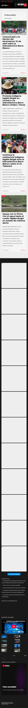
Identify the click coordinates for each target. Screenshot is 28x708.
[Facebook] (2, 1)
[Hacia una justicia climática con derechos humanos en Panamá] (4, 645)
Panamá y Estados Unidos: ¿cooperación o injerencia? (14, 587)
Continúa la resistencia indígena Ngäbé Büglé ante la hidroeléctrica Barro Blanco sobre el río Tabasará (13, 160)
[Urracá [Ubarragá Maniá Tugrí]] (17, 645)
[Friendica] (8, 1)
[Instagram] (11, 1)
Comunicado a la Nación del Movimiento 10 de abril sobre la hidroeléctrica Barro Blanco (13, 42)
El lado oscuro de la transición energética (11, 585)
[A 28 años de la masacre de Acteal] (4, 636)
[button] (14, 275)
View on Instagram (14, 574)
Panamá (3, 21)
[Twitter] (5, 1)
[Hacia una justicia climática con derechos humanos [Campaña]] (17, 641)
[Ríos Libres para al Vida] (4, 641)
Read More (23, 72)
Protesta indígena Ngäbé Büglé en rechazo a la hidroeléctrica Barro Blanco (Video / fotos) (14, 100)
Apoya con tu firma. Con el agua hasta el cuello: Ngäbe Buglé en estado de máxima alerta (14, 218)
